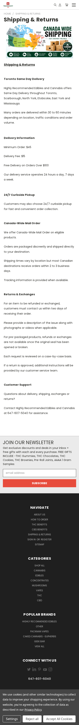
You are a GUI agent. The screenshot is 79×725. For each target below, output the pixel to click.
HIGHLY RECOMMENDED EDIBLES (39, 621)
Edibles (39, 575)
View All (39, 646)
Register (46, 539)
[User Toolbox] (60, 4)
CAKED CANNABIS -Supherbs (39, 636)
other (39, 626)
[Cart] (67, 4)
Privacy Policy (33, 709)
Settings (12, 719)
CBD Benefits (39, 529)
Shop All (39, 565)
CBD (39, 600)
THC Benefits (39, 524)
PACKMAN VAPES (39, 631)
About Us (39, 514)
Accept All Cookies (59, 719)
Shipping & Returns (39, 534)
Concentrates (39, 580)
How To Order (39, 519)
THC (39, 595)
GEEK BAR (39, 641)
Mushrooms (39, 585)
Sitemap (39, 544)
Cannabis (39, 570)
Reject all (32, 719)
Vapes (39, 590)
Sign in (31, 539)
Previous (6, 721)
